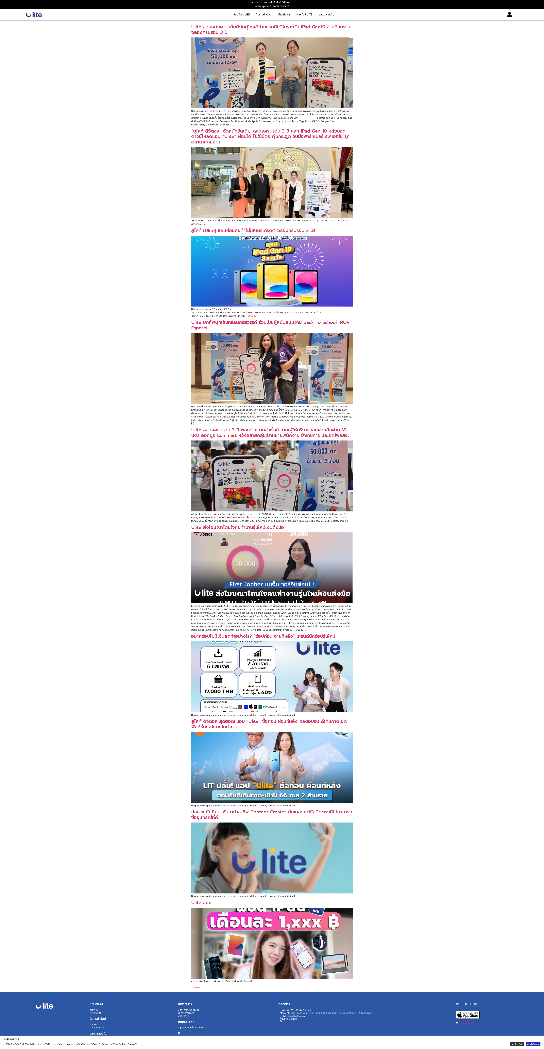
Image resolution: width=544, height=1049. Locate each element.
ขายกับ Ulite (304, 14)
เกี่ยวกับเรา (284, 14)
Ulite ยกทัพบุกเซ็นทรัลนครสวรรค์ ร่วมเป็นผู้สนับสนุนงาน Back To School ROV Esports (270, 325)
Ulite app (201, 902)
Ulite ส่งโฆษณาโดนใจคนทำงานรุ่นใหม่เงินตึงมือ (237, 527)
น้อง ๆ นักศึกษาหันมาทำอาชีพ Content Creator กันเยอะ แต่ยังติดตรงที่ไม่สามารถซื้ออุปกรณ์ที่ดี (271, 814)
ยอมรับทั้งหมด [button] (533, 1044)
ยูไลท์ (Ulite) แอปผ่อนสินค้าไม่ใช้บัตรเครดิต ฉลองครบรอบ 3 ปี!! (253, 230)
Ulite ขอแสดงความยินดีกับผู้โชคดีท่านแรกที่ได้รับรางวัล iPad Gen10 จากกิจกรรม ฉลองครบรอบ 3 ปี (270, 29)
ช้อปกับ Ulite (241, 14)
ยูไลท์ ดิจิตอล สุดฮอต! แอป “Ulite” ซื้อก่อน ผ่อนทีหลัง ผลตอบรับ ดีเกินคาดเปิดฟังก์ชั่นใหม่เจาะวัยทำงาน (269, 724)
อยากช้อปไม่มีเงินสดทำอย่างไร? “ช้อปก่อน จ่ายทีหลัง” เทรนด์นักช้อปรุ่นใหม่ (263, 636)
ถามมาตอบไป (326, 14)
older (195, 987)
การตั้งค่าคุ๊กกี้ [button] (517, 1044)
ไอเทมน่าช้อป (263, 14)
